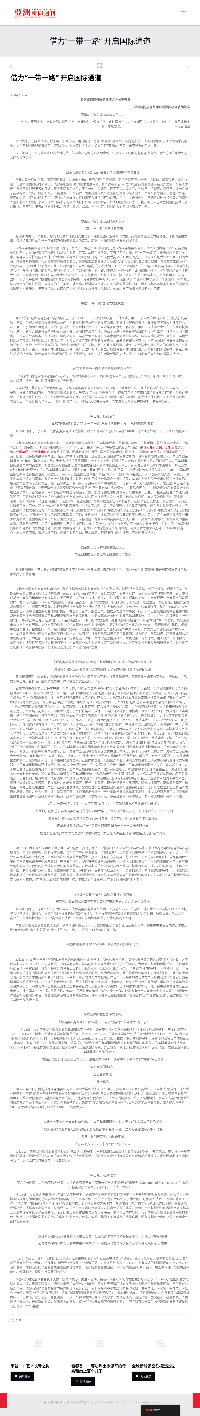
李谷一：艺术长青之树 (30, 1366)
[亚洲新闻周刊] (34, 12)
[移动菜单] (183, 12)
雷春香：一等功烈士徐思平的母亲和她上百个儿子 (98, 1368)
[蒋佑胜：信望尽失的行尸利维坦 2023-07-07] (3, 1400)
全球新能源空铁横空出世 (153, 1366)
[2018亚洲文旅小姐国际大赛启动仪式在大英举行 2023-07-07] (196, 1400)
